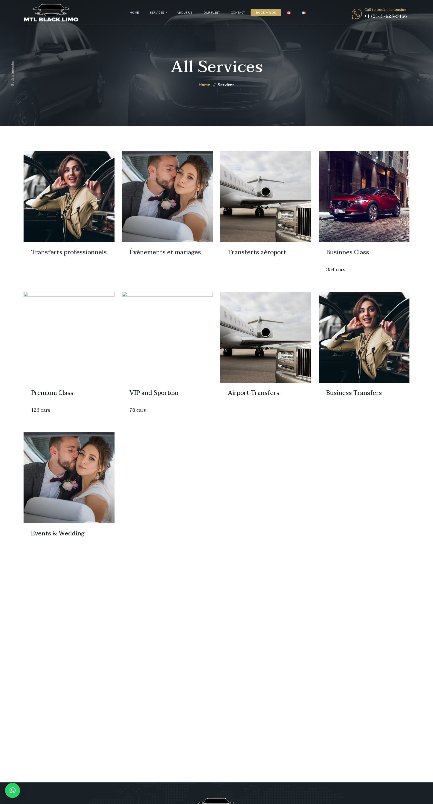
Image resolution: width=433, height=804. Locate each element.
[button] (12, 790)
